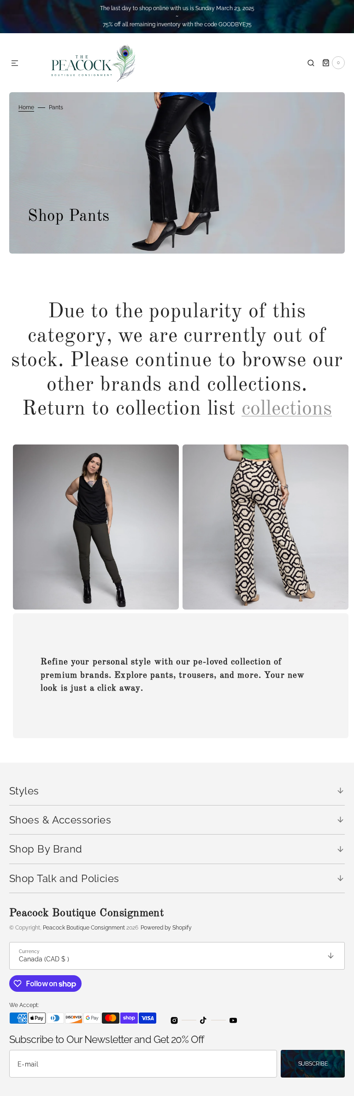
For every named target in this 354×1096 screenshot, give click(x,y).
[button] (15, 63)
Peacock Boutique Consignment (84, 927)
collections (287, 409)
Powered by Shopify (166, 927)
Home (26, 107)
